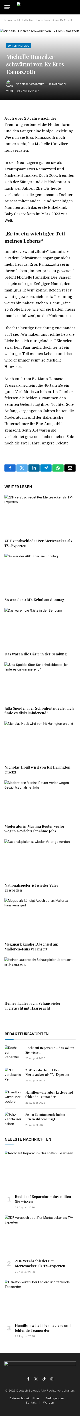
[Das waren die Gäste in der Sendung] (40, 628)
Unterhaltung (18, 45)
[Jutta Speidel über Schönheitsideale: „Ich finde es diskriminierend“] (40, 682)
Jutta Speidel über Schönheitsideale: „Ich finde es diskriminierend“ (39, 710)
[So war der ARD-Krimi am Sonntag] (40, 574)
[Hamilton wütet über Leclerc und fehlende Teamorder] (13, 1097)
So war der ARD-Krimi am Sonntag (34, 599)
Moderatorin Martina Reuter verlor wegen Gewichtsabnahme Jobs (34, 829)
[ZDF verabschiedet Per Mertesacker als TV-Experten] (40, 515)
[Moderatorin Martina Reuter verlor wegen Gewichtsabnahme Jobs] (40, 800)
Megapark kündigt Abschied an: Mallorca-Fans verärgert (31, 946)
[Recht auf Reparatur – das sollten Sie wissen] (13, 1052)
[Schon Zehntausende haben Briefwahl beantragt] (13, 1119)
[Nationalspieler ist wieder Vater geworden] (40, 859)
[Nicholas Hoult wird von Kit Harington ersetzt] (40, 741)
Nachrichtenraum (33, 84)
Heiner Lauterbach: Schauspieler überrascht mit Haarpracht (32, 1005)
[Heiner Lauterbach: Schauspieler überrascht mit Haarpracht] (40, 977)
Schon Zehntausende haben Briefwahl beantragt (45, 1117)
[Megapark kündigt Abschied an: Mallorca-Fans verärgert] (40, 918)
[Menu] (7, 7)
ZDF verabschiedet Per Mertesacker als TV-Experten (47, 1072)
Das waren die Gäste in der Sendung (35, 654)
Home (8, 20)
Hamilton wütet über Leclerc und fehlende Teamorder (49, 1094)
